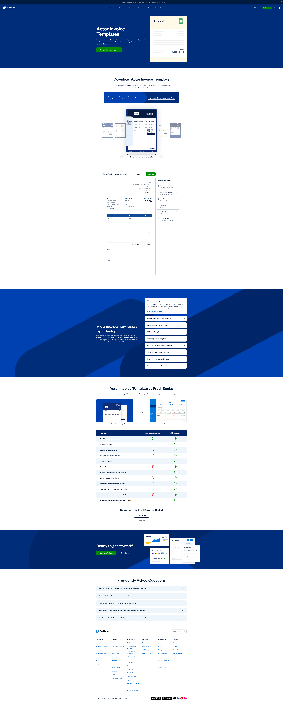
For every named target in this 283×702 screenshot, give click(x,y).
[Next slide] (161, 156)
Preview (140, 174)
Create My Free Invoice (109, 49)
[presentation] (116, 187)
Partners (132, 8)
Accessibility (176, 643)
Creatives (129, 687)
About (97, 643)
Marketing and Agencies (133, 683)
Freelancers (130, 643)
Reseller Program (146, 653)
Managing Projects (116, 657)
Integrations (145, 643)
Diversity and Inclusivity (102, 653)
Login (259, 8)
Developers (145, 657)
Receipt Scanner (162, 667)
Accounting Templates (163, 660)
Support (160, 646)
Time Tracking (115, 653)
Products (109, 8)
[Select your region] (255, 8)
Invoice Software (116, 643)
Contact (98, 660)
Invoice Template (162, 657)
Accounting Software (117, 650)
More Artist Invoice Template (155, 311)
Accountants (130, 665)
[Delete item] (151, 219)
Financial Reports (116, 667)
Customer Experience (102, 646)
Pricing (150, 8)
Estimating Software (117, 660)
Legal (128, 680)
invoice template (102, 339)
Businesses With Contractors (131, 647)
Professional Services (132, 690)
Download (150, 174)
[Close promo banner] (282, 1)
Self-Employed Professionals (130, 657)
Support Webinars (162, 653)
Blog (97, 664)
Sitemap (160, 650)
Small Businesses (120, 8)
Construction (130, 669)
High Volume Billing (117, 678)
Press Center (99, 657)
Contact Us (158, 8)
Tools (159, 664)
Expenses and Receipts (118, 646)
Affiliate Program (146, 650)
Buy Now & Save (267, 8)
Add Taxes (135, 219)
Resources (141, 8)
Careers (98, 650)
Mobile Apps (115, 671)
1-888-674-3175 (122, 698)
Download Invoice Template (141, 156)
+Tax (138, 238)
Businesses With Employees (131, 652)
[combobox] (179, 631)
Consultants (130, 673)
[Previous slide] (122, 156)
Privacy (175, 646)
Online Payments (116, 664)
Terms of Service (177, 650)
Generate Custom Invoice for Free (161, 98)
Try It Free (276, 8)
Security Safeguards (178, 653)
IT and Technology (131, 676)
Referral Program (146, 646)
